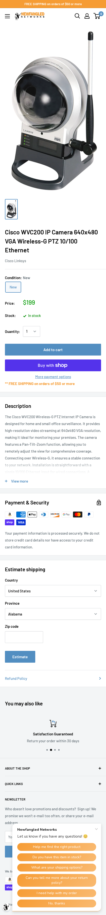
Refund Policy (16, 678)
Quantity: (12, 331)
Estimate (20, 656)
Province (12, 603)
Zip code (11, 626)
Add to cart (53, 349)
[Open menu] (7, 16)
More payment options (53, 376)
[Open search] (77, 16)
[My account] (87, 16)
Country (11, 580)
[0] (97, 16)
